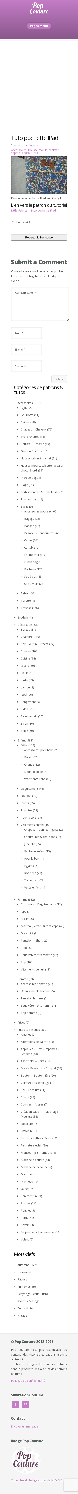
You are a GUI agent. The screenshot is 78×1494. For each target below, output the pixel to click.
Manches (27, 1174)
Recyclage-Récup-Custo (32, 1294)
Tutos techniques (28, 1030)
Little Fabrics (29, 145)
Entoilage (27, 1131)
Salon (24, 723)
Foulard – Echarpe (32, 444)
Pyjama (29, 866)
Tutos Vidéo (25, 1308)
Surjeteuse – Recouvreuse (38, 1232)
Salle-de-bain (29, 716)
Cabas (28, 540)
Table (24, 731)
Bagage (29, 518)
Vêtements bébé (34, 779)
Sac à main (31, 584)
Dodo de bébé (33, 772)
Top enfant (31, 880)
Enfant (21, 740)
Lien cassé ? (23, 222)
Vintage (22, 1315)
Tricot (21, 1022)
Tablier (25, 593)
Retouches (28, 1218)
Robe (24, 948)
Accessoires (18, 150)
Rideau (25, 709)
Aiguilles (26, 1034)
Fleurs (25, 673)
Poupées (26, 810)
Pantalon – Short (32, 940)
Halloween (24, 1272)
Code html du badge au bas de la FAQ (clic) (39, 1480)
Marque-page (29, 478)
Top (23, 962)
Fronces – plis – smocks (36, 1153)
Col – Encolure (30, 1090)
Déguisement (29, 788)
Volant (25, 1239)
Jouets (25, 803)
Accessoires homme (34, 984)
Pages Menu (39, 26)
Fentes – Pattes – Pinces (37, 1138)
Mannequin (28, 1181)
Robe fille (30, 873)
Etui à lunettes (30, 437)
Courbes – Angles (32, 1104)
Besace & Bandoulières (39, 533)
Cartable (29, 547)
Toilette (26, 600)
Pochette (30, 569)
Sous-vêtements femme (36, 955)
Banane (29, 526)
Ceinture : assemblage (35, 1083)
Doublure (27, 1124)
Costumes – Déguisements (38, 904)
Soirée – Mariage (28, 1301)
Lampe (25, 687)
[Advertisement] (39, 80)
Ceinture (26, 422)
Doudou (26, 796)
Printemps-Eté (26, 1286)
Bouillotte (27, 415)
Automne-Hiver (27, 1265)
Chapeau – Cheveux (33, 429)
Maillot (25, 919)
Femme (22, 899)
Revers (25, 1225)
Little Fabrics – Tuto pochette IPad (33, 210)
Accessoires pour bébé (39, 750)
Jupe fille (29, 844)
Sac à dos (30, 576)
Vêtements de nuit (32, 969)
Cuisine (25, 658)
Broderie (23, 617)
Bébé (24, 745)
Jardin (24, 680)
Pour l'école (28, 817)
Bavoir (28, 757)
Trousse (26, 608)
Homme (22, 979)
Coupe (25, 1097)
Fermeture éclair (31, 1145)
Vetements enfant (32, 825)
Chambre (27, 637)
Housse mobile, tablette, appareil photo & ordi (35, 151)
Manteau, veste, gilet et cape (39, 926)
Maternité (27, 933)
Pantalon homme (32, 998)
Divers (25, 666)
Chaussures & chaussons (40, 837)
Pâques (22, 1279)
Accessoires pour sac (38, 511)
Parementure (29, 1196)
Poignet (26, 1210)
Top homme (29, 1013)
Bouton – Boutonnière (35, 1075)
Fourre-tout (31, 555)
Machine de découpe (34, 1167)
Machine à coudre (32, 1160)
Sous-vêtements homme (37, 1005)
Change (29, 764)
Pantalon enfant (34, 851)
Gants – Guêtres (31, 451)
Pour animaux (30, 499)
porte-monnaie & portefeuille (40, 492)
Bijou (24, 408)
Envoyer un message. (25, 1426)
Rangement (28, 702)
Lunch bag (31, 562)
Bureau (25, 629)
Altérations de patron (34, 1042)
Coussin (26, 651)
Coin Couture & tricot (34, 644)
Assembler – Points (33, 1061)
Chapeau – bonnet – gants (41, 829)
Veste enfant (32, 887)
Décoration (24, 625)
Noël (24, 694)
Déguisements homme (36, 991)
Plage (24, 485)
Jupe (23, 911)
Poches (25, 1203)
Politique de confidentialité (28, 1381)
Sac (23, 506)
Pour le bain (32, 858)
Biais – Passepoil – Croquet (38, 1068)
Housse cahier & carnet (36, 458)
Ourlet (25, 1189)
